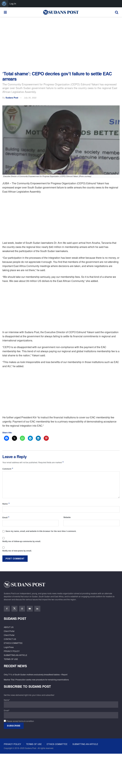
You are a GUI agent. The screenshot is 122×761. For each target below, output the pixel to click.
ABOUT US (9, 627)
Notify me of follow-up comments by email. (21, 541)
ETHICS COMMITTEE (13, 643)
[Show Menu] (5, 12)
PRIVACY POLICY (12, 651)
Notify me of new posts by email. (17, 550)
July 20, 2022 (30, 97)
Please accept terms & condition (20, 721)
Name (6, 503)
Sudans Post (12, 97)
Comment (7, 468)
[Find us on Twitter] (14, 609)
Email (6, 517)
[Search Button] (116, 12)
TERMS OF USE (11, 659)
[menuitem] (4, 3)
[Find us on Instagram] (22, 609)
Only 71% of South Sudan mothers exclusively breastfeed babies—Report (36, 674)
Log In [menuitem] (13, 3)
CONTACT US (10, 639)
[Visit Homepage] (61, 12)
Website (67, 517)
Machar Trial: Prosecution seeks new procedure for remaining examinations (36, 679)
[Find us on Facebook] (7, 609)
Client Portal (9, 631)
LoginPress (9, 647)
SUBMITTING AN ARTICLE (15, 655)
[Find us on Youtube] (30, 609)
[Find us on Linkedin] (37, 609)
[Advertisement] (61, 44)
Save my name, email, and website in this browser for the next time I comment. (41, 531)
